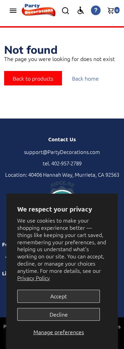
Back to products (33, 78)
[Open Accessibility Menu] (80, 10)
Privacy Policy (33, 277)
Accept (58, 296)
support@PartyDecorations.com (62, 151)
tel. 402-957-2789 (62, 163)
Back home (85, 78)
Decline (59, 314)
